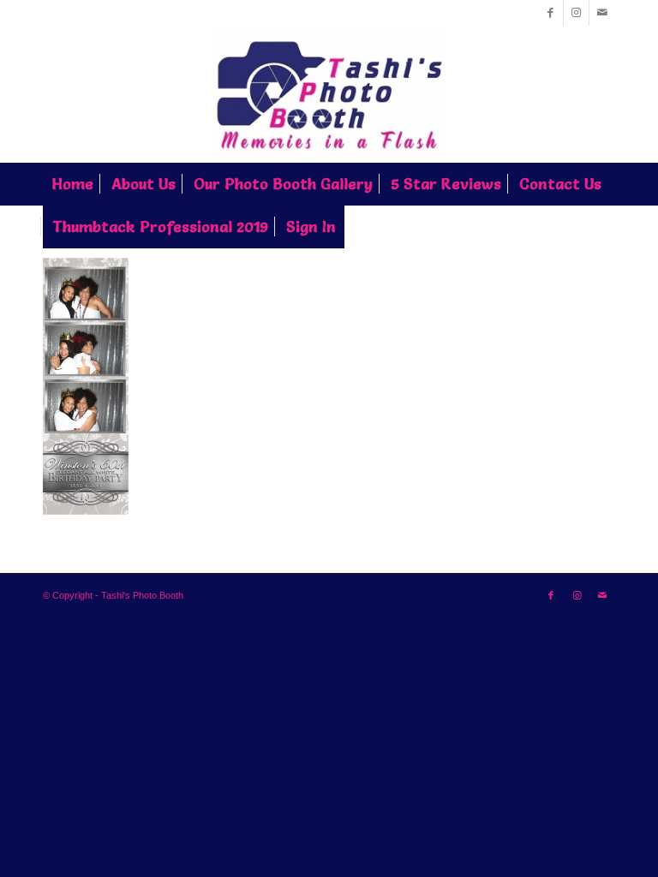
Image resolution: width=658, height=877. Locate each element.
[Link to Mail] (602, 13)
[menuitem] (72, 184)
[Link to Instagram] (576, 13)
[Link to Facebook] (550, 13)
